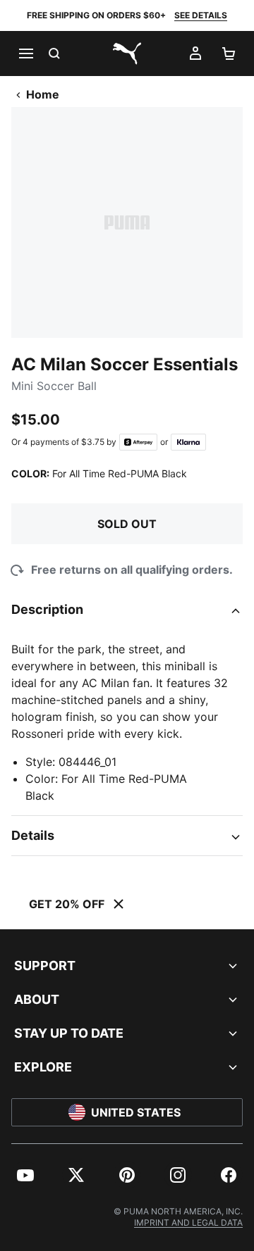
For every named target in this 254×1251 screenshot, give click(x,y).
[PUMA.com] (127, 53)
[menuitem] (25, 1175)
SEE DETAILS (200, 15)
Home (42, 94)
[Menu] (25, 53)
